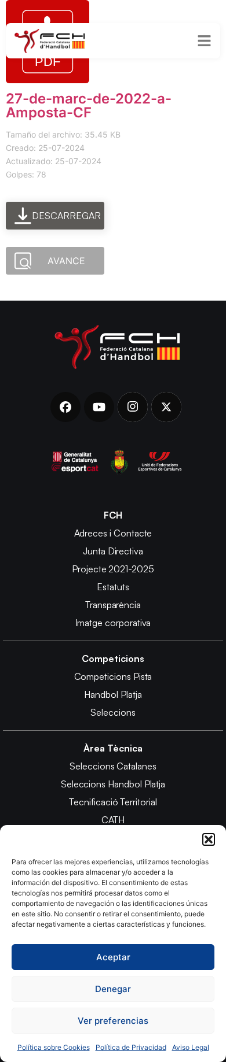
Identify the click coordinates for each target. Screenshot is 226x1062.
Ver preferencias (113, 1020)
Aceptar (113, 957)
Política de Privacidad (131, 1047)
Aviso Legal (190, 1047)
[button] (208, 839)
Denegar (113, 988)
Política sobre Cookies (53, 1047)
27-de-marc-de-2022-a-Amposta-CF (89, 105)
